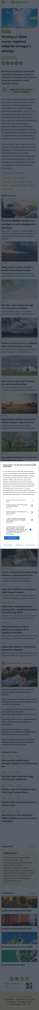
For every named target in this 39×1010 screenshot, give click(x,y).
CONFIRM (12, 538)
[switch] (31, 505)
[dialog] (19, 505)
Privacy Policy (30, 545)
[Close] (35, 465)
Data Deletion (8, 545)
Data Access (19, 545)
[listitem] (19, 500)
